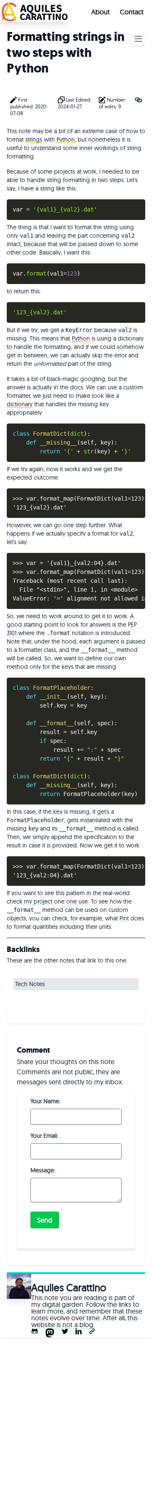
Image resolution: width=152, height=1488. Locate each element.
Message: (42, 1170)
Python (66, 139)
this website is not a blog (84, 1321)
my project (38, 901)
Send (44, 1220)
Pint (124, 918)
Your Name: (45, 1101)
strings (33, 139)
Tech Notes (30, 984)
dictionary (20, 404)
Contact (132, 12)
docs (76, 387)
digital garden (62, 1304)
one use (77, 901)
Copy (136, 206)
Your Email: (44, 1135)
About (100, 12)
